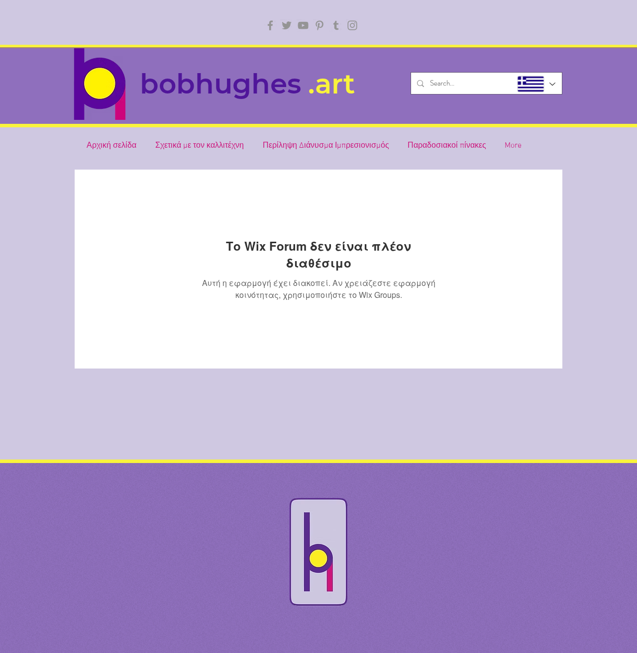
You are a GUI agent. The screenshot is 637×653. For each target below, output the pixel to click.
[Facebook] (270, 25)
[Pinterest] (319, 25)
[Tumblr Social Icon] (335, 25)
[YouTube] (303, 25)
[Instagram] (352, 25)
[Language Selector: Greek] (535, 84)
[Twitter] (286, 25)
